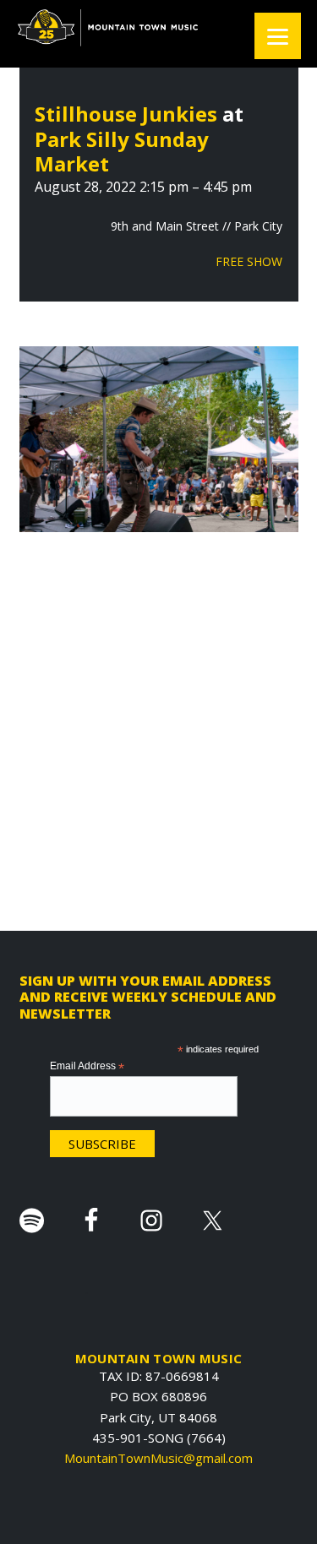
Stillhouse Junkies (126, 114)
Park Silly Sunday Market (122, 151)
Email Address (87, 1067)
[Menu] (277, 36)
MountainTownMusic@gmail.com (158, 1457)
